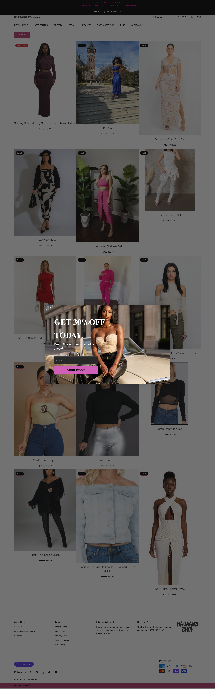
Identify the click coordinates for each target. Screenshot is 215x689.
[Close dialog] (48, 307)
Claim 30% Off (76, 369)
